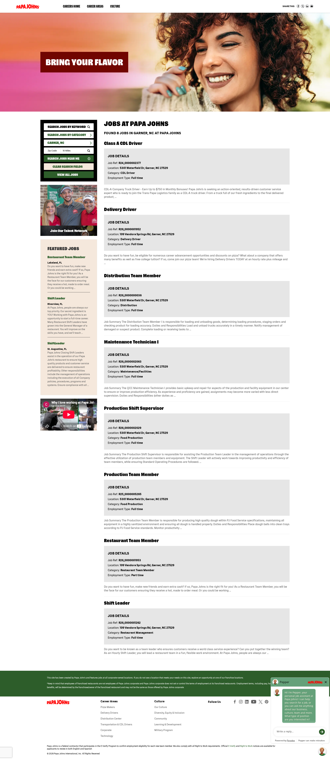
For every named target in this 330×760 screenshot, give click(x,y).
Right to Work (246, 746)
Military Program (163, 730)
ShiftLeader (56, 343)
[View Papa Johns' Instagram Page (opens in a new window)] (241, 702)
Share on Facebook (298, 6)
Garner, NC (55, 143)
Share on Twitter (302, 6)
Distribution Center (111, 718)
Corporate (106, 730)
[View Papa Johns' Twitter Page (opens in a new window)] (261, 702)
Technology (107, 736)
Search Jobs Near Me (63, 158)
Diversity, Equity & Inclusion (169, 712)
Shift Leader (56, 298)
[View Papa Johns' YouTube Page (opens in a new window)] (254, 702)
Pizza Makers (108, 707)
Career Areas (97, 7)
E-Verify (231, 746)
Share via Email (311, 6)
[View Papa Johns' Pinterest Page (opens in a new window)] (267, 702)
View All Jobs (67, 174)
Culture (116, 7)
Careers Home (71, 6)
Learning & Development (167, 724)
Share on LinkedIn (307, 6)
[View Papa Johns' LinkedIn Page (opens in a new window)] (247, 702)
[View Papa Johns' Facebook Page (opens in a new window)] (235, 702)
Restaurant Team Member (66, 257)
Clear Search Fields (68, 166)
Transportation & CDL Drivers (116, 724)
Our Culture (160, 707)
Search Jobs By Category (66, 135)
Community (160, 718)
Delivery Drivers (109, 712)
